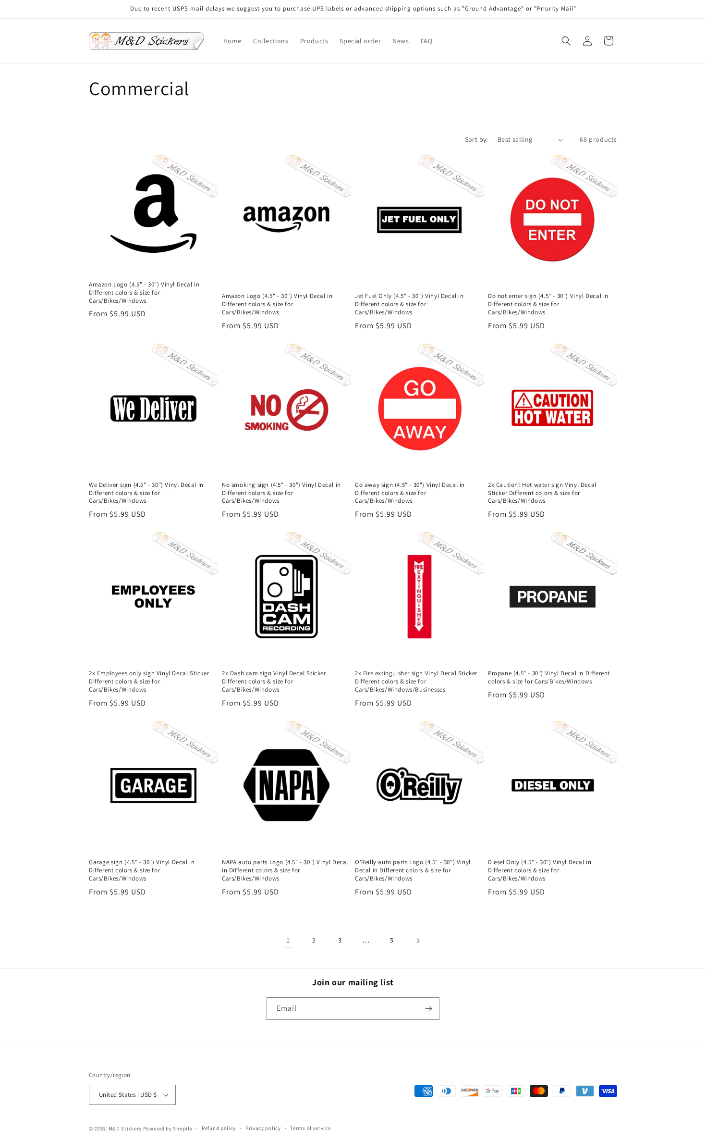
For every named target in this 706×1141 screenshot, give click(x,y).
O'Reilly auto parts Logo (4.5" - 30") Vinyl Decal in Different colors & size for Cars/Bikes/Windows (413, 870)
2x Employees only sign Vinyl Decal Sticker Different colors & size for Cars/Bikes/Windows (149, 682)
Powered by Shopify (168, 1128)
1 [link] (288, 940)
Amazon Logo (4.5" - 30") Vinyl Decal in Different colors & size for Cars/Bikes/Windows (144, 293)
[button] (566, 40)
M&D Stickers (125, 1128)
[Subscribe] (428, 1008)
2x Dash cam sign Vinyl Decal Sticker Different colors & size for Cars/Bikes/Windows (274, 682)
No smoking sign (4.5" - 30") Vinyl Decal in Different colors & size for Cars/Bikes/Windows (281, 493)
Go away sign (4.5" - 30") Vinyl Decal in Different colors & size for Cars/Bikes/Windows (410, 493)
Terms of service (310, 1128)
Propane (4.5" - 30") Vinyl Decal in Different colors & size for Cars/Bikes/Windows (549, 677)
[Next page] (417, 940)
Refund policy (219, 1128)
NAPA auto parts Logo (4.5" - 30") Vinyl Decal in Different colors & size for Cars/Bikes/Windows (285, 870)
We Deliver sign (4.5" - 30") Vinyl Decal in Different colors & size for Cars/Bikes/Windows (146, 493)
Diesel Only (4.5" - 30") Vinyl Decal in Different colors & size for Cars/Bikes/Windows (539, 870)
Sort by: (476, 139)
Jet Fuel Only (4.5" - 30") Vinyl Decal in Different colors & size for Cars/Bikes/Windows (409, 304)
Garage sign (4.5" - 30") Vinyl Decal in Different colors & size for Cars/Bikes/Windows (142, 870)
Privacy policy (263, 1128)
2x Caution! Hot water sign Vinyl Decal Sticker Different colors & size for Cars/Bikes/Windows (542, 493)
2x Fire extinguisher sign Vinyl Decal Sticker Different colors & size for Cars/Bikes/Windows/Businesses (416, 682)
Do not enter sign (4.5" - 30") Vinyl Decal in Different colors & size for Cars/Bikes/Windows (548, 304)
